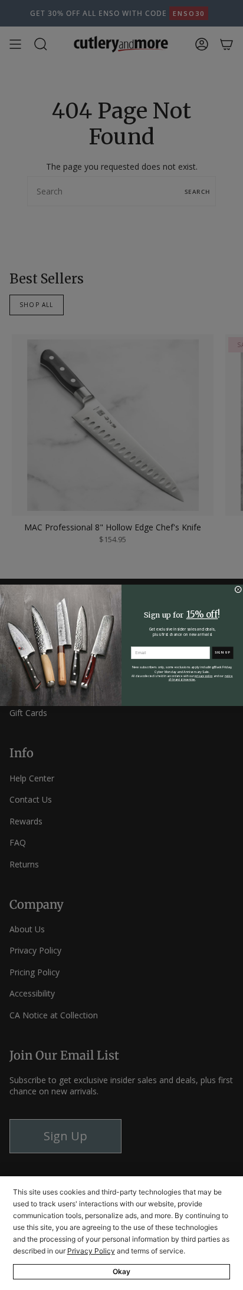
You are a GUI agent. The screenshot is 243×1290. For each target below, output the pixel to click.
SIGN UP (223, 652)
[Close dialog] (238, 589)
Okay (121, 1271)
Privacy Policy (91, 1250)
